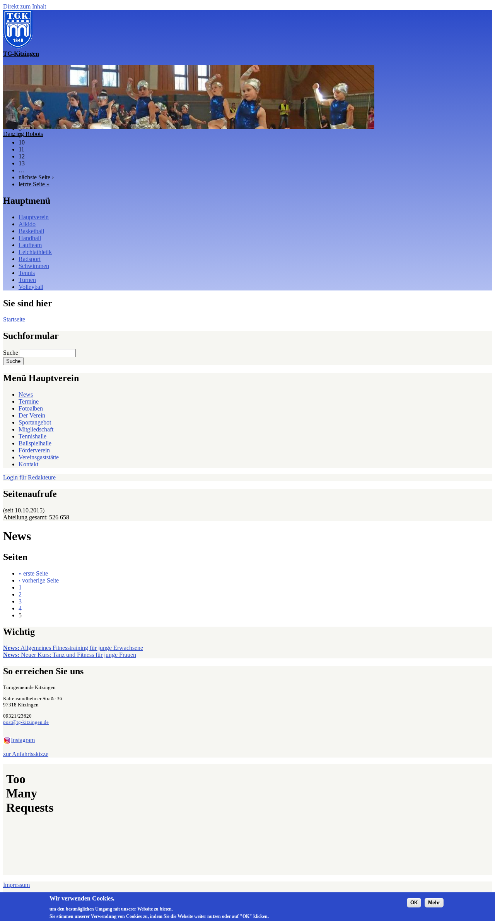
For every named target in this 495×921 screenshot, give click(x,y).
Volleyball (31, 287)
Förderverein (34, 450)
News (26, 394)
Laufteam (30, 245)
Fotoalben (31, 408)
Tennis (27, 273)
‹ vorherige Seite (39, 580)
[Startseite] (17, 46)
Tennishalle (32, 436)
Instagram (23, 740)
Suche (11, 352)
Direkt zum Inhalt (24, 6)
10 (22, 142)
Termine (29, 401)
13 (22, 163)
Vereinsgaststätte (39, 457)
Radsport (30, 259)
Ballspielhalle (35, 443)
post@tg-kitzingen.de (26, 722)
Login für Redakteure (29, 477)
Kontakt (28, 464)
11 (21, 149)
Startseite (14, 319)
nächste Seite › (36, 177)
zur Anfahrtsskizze (25, 754)
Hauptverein (34, 217)
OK (414, 902)
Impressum (16, 884)
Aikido (27, 224)
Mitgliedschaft (36, 429)
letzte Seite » (34, 184)
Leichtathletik (35, 252)
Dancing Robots (23, 134)
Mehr (434, 902)
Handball (30, 238)
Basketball (31, 231)
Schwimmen (34, 266)
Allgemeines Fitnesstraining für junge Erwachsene (73, 647)
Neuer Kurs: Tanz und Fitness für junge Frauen (69, 654)
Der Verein (32, 415)
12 (22, 156)
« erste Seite (33, 573)
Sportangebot (35, 422)
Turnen (27, 280)
